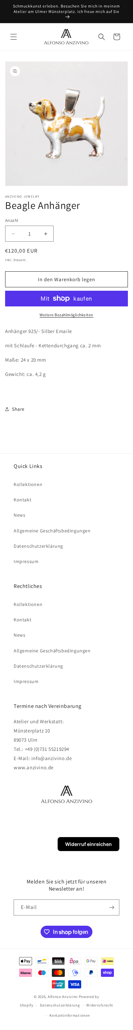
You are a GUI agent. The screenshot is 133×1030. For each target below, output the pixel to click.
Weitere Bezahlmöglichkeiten (66, 314)
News (19, 515)
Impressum (26, 561)
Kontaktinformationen (69, 1015)
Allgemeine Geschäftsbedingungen (52, 531)
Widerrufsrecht (99, 1005)
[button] (13, 36)
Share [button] (18, 409)
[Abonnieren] (111, 907)
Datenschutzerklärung (38, 546)
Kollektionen (28, 484)
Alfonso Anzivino (63, 996)
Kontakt (22, 500)
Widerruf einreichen (88, 844)
